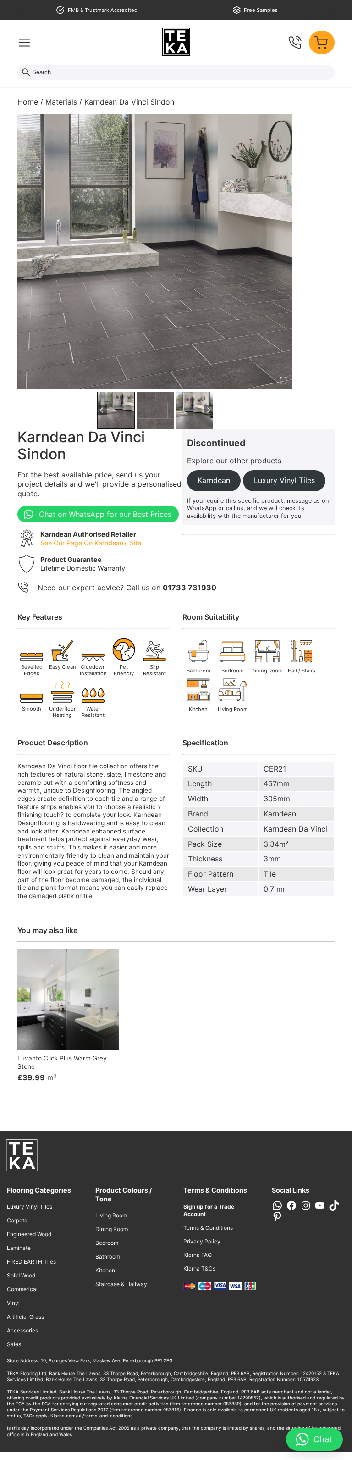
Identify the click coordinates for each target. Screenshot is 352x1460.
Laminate (19, 1247)
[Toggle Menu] (24, 43)
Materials (61, 101)
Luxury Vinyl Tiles (29, 1206)
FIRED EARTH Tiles (31, 1261)
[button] (115, 410)
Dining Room (111, 1229)
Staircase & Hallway (121, 1284)
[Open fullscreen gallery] (283, 380)
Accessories (22, 1330)
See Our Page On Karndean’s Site (90, 543)
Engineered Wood (29, 1234)
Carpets (17, 1220)
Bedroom (106, 1242)
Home (27, 101)
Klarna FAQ (197, 1254)
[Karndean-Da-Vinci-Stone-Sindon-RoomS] (154, 251)
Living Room (111, 1215)
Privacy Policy (201, 1241)
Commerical (22, 1289)
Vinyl (13, 1302)
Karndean (280, 813)
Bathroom (107, 1256)
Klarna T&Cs (199, 1268)
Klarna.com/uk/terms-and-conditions (91, 1415)
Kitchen (105, 1270)
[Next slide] (208, 410)
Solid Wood (21, 1275)
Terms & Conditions (208, 1227)
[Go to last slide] (102, 410)
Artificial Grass (25, 1316)
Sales (14, 1344)
